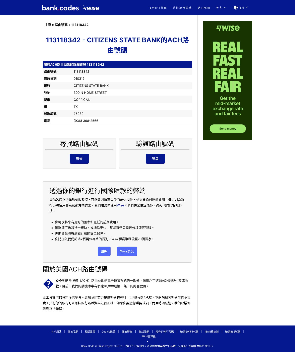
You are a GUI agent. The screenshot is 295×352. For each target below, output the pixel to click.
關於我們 (73, 331)
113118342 (79, 25)
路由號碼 (204, 7)
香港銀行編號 (182, 7)
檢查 (155, 158)
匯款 (104, 251)
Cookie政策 (108, 331)
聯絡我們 (144, 331)
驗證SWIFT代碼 (189, 331)
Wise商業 (127, 251)
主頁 (48, 25)
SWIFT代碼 (158, 7)
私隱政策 (90, 331)
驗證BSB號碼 (232, 331)
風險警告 (127, 331)
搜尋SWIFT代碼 (165, 331)
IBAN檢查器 (212, 331)
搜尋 (79, 158)
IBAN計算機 (149, 336)
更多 (219, 7)
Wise (120, 205)
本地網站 (56, 331)
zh (242, 7)
